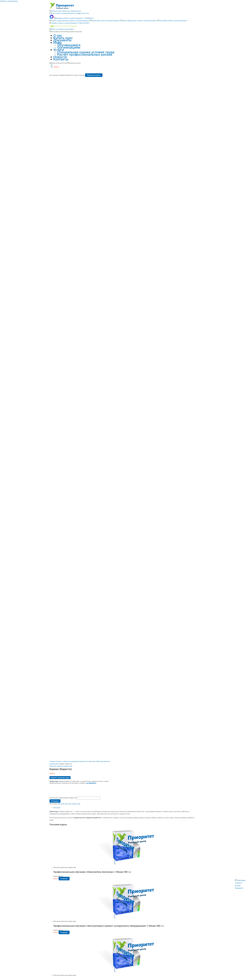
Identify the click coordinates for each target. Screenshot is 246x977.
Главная (52, 761)
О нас (57, 35)
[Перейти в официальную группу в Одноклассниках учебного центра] (69, 21)
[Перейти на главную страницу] (61, 9)
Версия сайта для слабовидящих (65, 26)
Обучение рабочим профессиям (60, 766)
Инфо (57, 43)
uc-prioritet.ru (91, 783)
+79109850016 (88, 18)
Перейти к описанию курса (60, 777)
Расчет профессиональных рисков (84, 54)
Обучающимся (68, 45)
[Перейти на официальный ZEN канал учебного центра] (139, 21)
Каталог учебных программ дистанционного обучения (75, 761)
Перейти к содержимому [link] (9, 1)
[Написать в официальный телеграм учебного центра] (172, 21)
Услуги (58, 50)
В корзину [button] (64, 878)
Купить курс (63, 38)
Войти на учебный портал (71, 11)
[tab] (125, 808)
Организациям (68, 47)
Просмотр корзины (94, 75)
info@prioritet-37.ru (82, 13)
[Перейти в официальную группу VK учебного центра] (105, 21)
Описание (56, 808)
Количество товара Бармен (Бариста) (62, 798)
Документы (62, 40)
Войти (71, 29)
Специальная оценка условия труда (85, 52)
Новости (60, 57)
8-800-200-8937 (84, 23)
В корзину (55, 801)
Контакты (60, 59)
